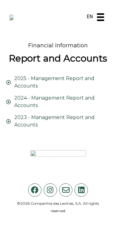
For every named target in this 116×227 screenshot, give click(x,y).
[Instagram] (50, 190)
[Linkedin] (81, 190)
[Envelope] (65, 190)
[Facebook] (34, 190)
